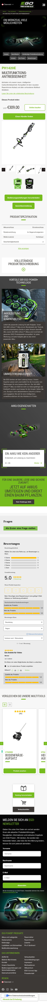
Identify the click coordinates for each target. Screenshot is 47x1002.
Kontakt (4, 962)
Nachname (7, 860)
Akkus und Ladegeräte (9, 937)
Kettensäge (6, 942)
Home (4, 11)
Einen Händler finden (24, 116)
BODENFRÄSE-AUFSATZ (14, 757)
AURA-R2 (5, 957)
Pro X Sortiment (29, 945)
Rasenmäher (28, 937)
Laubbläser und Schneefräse (12, 945)
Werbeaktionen (29, 965)
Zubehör (27, 942)
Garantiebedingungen (31, 960)
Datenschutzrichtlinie (9, 973)
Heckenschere (7, 940)
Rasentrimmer (29, 940)
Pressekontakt (29, 973)
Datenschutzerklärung (9, 892)
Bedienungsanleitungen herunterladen (23, 197)
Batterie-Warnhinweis (9, 960)
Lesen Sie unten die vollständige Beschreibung (18, 93)
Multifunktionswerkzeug (10, 948)
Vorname (6, 848)
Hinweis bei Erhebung (12, 999)
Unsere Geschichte (8, 965)
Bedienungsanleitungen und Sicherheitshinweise (11, 969)
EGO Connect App (30, 970)
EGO (27, 5)
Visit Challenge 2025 (23, 502)
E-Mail (5, 872)
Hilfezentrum (28, 968)
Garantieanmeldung (23, 206)
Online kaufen (35, 107)
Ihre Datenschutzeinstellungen (22, 995)
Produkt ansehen (19, 771)
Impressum (28, 962)
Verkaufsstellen (29, 957)
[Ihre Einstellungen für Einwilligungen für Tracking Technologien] (2, 751)
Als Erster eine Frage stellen (20, 528)
